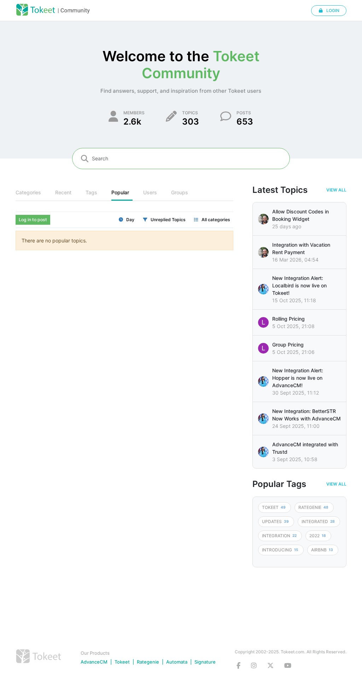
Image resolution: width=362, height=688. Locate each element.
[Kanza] (263, 289)
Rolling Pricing (288, 319)
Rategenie (148, 662)
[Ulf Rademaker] (263, 219)
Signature (205, 662)
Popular (120, 192)
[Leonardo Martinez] (263, 252)
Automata (176, 662)
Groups (179, 192)
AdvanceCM (94, 662)
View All (336, 190)
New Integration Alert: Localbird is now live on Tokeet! (299, 285)
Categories (28, 192)
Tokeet (122, 662)
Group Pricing (288, 345)
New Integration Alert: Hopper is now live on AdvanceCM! (297, 377)
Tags (91, 192)
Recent (63, 192)
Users (150, 192)
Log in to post (33, 219)
